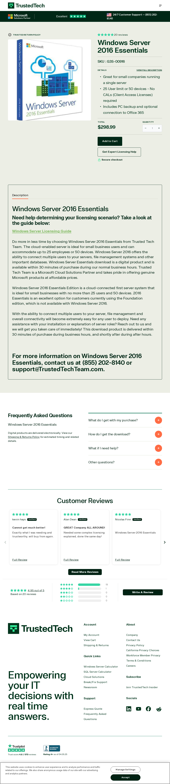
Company (132, 635)
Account (90, 624)
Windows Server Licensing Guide (41, 231)
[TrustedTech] (26, 5)
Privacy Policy (135, 645)
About (130, 624)
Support (89, 698)
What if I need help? (103, 448)
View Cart (90, 640)
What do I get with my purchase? (113, 420)
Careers (131, 666)
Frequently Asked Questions (95, 716)
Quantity (148, 122)
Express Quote (93, 708)
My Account (91, 635)
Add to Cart (110, 141)
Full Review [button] (19, 560)
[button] (160, 5)
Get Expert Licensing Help (119, 152)
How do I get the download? (109, 434)
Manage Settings (125, 769)
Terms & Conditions (138, 660)
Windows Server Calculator (101, 666)
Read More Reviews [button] (85, 572)
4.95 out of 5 (36, 590)
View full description (149, 70)
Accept (126, 777)
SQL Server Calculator (97, 672)
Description (20, 195)
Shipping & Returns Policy (24, 437)
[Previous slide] (5, 542)
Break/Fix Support (95, 682)
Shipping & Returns (96, 645)
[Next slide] (164, 542)
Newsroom (90, 687)
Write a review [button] (142, 592)
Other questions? (101, 462)
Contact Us (133, 640)
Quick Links (92, 656)
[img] (20, 514)
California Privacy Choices (142, 650)
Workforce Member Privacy (143, 655)
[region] (85, 773)
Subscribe (133, 676)
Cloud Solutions (94, 677)
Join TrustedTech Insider (142, 687)
